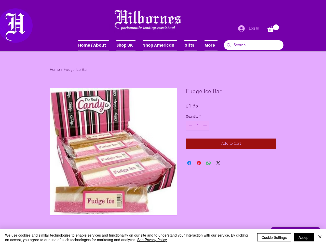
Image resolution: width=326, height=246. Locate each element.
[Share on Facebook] (189, 163)
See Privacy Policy (152, 239)
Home (55, 69)
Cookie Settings (274, 237)
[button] (126, 45)
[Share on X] (218, 163)
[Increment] (205, 125)
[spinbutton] (197, 125)
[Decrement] (190, 125)
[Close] (320, 237)
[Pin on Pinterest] (199, 163)
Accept (303, 237)
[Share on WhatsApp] (209, 163)
